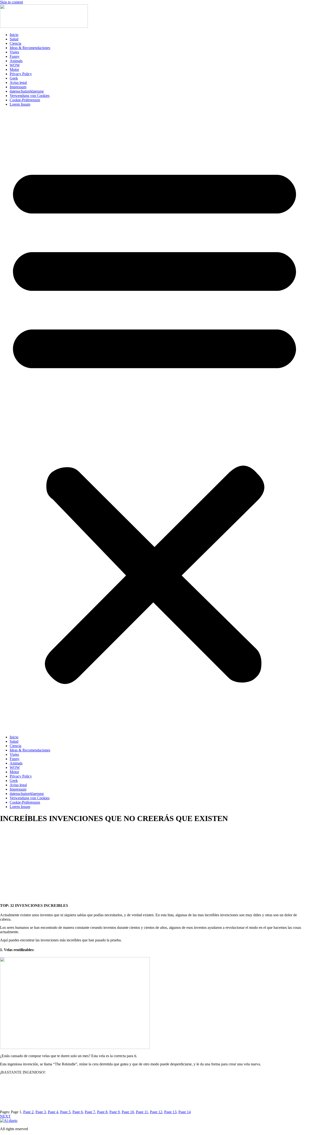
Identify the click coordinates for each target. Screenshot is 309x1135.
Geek (14, 78)
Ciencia (15, 43)
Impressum (18, 87)
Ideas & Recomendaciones (30, 48)
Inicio (14, 35)
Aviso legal (18, 82)
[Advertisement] (154, 867)
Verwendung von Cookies (29, 96)
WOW (15, 65)
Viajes (14, 52)
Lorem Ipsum (20, 104)
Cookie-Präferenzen (25, 100)
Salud (14, 39)
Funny (15, 56)
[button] (154, 420)
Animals (16, 61)
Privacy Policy (21, 74)
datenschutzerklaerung (27, 91)
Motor (14, 69)
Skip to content (11, 2)
